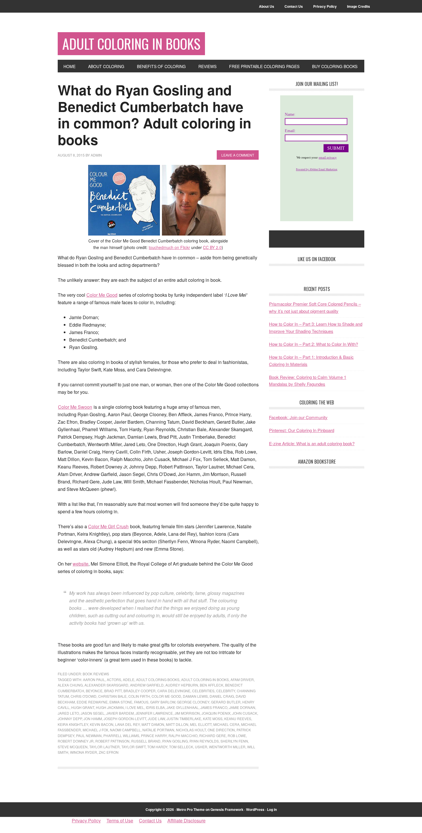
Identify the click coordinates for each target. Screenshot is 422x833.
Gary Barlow (162, 701)
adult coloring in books (205, 679)
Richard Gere (212, 735)
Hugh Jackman (110, 707)
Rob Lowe (237, 735)
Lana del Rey (127, 724)
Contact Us (150, 820)
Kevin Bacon (101, 724)
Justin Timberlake (184, 718)
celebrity (225, 690)
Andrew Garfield (147, 684)
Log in (272, 809)
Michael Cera (226, 724)
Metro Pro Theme (191, 809)
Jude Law (156, 718)
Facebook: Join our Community (298, 417)
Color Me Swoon (75, 407)
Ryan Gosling (175, 740)
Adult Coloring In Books (131, 43)
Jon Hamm (93, 718)
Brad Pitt (113, 690)
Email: (290, 131)
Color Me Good (101, 295)
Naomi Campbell (125, 729)
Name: (290, 114)
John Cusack (244, 713)
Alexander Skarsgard (106, 684)
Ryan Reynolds (204, 740)
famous (141, 701)
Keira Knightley (73, 724)
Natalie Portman (158, 729)
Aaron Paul (94, 679)
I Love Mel (134, 707)
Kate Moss (212, 718)
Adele (128, 679)
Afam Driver (242, 679)
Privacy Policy (86, 820)
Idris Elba (155, 707)
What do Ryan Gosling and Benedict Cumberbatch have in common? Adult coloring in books (154, 114)
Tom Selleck (181, 746)
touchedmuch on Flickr (169, 247)
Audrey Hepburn (181, 684)
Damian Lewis (195, 696)
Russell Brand (145, 740)
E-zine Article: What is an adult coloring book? (312, 443)
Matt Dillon (177, 724)
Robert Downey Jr (76, 740)
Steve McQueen (73, 746)
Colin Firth (139, 696)
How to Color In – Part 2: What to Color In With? (313, 344)
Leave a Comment (237, 155)
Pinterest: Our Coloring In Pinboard (301, 430)
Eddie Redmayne (92, 701)
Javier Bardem (120, 713)
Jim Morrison (187, 713)
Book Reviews (96, 673)
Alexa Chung (70, 684)
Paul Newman (89, 735)
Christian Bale (112, 696)
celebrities (203, 690)
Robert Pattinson (112, 740)
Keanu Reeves (237, 718)
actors (114, 679)
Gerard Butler (226, 701)
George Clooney (193, 701)
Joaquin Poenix (216, 713)
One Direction (221, 729)
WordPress (255, 809)
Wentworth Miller (227, 746)
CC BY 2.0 (212, 247)
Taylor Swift (133, 746)
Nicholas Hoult (191, 729)
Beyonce (94, 690)
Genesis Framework (226, 809)
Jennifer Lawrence (154, 713)
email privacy (328, 157)
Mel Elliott (201, 724)
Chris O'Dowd (83, 696)
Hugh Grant (82, 707)
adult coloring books (157, 679)
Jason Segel (92, 713)
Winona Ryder (83, 752)
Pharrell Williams (121, 735)
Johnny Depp (70, 718)
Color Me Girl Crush (108, 526)
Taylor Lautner (104, 746)
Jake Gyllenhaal (183, 707)
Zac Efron (109, 752)
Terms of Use (120, 820)
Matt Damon (153, 724)
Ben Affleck (211, 684)
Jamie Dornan (242, 707)
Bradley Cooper (139, 690)
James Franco (213, 707)
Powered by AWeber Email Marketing (316, 169)
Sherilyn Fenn (234, 740)
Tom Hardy (157, 746)
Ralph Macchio (183, 735)
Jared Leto (68, 713)
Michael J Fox (95, 729)
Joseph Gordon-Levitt (125, 718)
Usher (201, 746)
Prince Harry (154, 735)
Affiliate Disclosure (186, 820)
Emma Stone (120, 701)
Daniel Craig (222, 696)
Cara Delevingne (173, 690)
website (80, 563)
